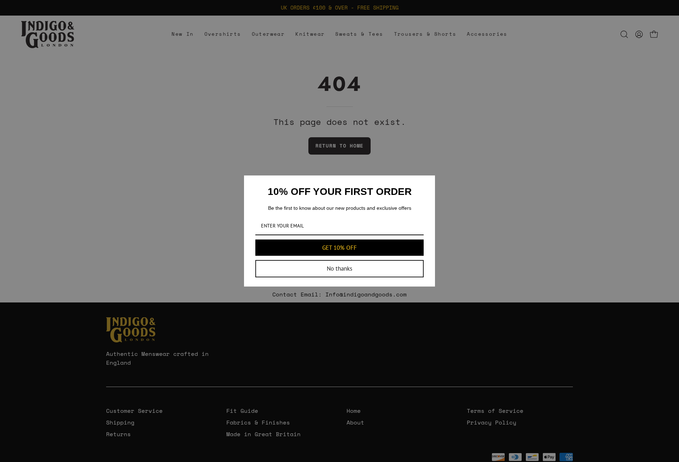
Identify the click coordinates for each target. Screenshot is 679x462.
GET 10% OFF (339, 248)
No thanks (339, 268)
